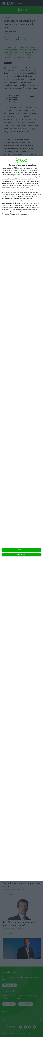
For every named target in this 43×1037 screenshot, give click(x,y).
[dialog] (21, 519)
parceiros (20, 168)
